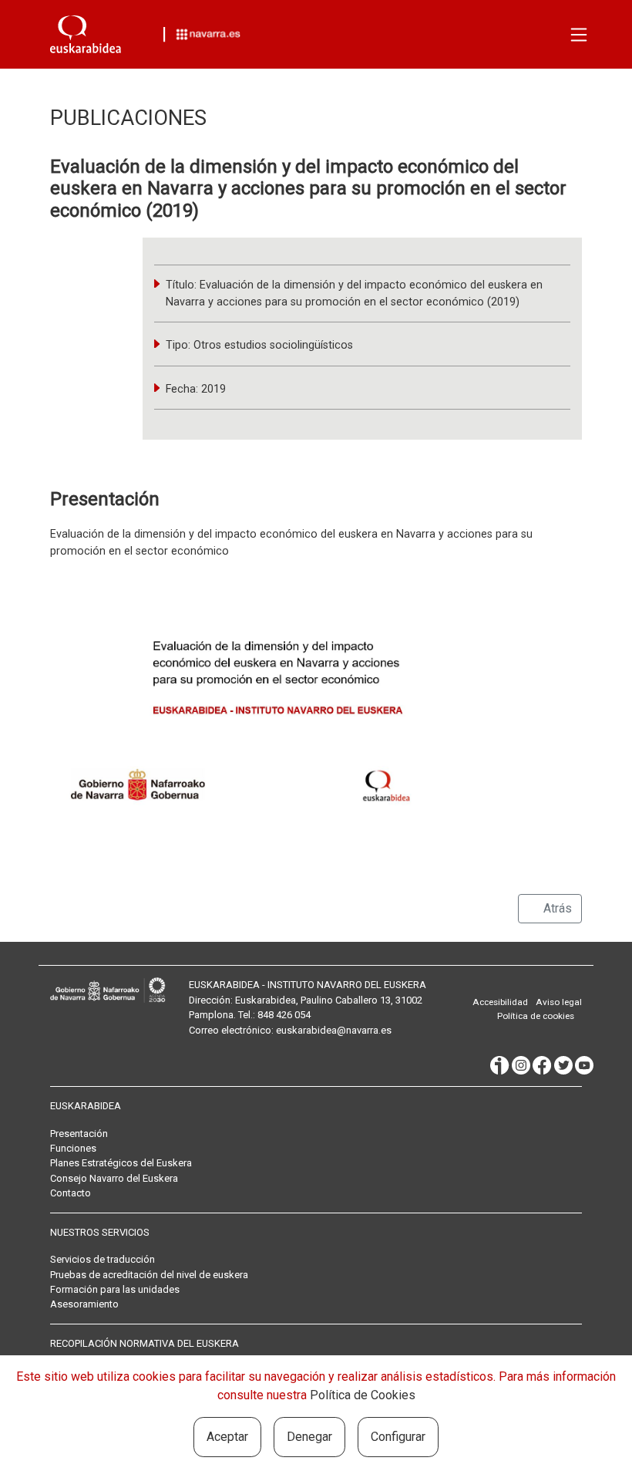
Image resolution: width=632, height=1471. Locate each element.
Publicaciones (128, 118)
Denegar (309, 1436)
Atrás (556, 908)
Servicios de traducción (102, 1259)
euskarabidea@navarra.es (334, 1030)
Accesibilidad (500, 1002)
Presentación (79, 1133)
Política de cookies (535, 1015)
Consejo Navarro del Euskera (114, 1178)
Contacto (70, 1193)
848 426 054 (284, 1015)
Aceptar (227, 1436)
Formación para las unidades (115, 1289)
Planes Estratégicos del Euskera (121, 1163)
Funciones (73, 1148)
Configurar (398, 1436)
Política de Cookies (362, 1395)
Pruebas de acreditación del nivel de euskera (149, 1274)
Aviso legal (559, 1002)
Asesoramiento (84, 1304)
